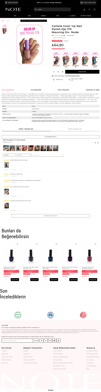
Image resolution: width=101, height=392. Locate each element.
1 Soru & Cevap (70, 35)
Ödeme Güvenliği (6, 359)
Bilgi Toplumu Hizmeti (59, 369)
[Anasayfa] (3, 21)
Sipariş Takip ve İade (90, 2)
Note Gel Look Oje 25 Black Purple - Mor (10, 268)
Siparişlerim (26, 353)
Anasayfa (4, 350)
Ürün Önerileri (63, 90)
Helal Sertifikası (57, 359)
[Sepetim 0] (94, 9)
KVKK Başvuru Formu (59, 366)
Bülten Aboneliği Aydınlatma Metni (63, 362)
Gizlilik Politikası (58, 353)
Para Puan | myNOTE (29, 359)
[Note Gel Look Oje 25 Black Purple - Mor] (11, 254)
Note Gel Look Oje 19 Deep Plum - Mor (69, 268)
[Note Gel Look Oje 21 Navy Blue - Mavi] (50, 254)
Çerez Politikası (57, 350)
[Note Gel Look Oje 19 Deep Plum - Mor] (70, 254)
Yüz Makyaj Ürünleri (92, 350)
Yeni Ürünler (89, 359)
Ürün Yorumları (26, 129)
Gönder (36, 340)
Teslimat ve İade (92, 90)
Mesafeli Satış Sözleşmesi (30, 362)
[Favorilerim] (89, 9)
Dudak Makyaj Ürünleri (92, 356)
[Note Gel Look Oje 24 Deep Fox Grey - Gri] (31, 254)
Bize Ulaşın (5, 362)
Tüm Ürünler (90, 362)
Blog (87, 369)
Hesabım (25, 350)
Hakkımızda (5, 353)
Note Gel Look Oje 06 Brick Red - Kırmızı (88, 268)
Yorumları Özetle (51, 136)
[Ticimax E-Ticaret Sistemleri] (50, 390)
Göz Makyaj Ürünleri (92, 353)
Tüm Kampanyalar (91, 366)
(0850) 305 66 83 (13, 2)
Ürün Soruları (75, 129)
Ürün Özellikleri (8, 90)
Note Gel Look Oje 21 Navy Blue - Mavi (50, 268)
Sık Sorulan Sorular (7, 356)
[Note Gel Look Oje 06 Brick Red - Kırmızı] (89, 254)
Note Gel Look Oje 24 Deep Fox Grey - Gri (31, 268)
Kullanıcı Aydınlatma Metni (60, 356)
